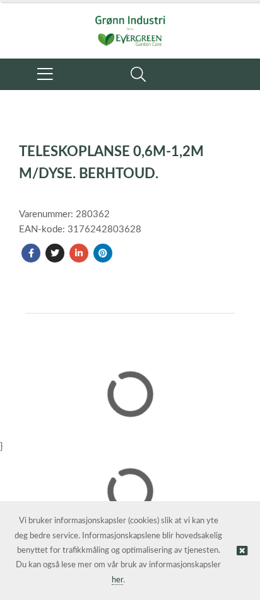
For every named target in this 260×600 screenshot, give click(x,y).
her (117, 580)
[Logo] (130, 24)
